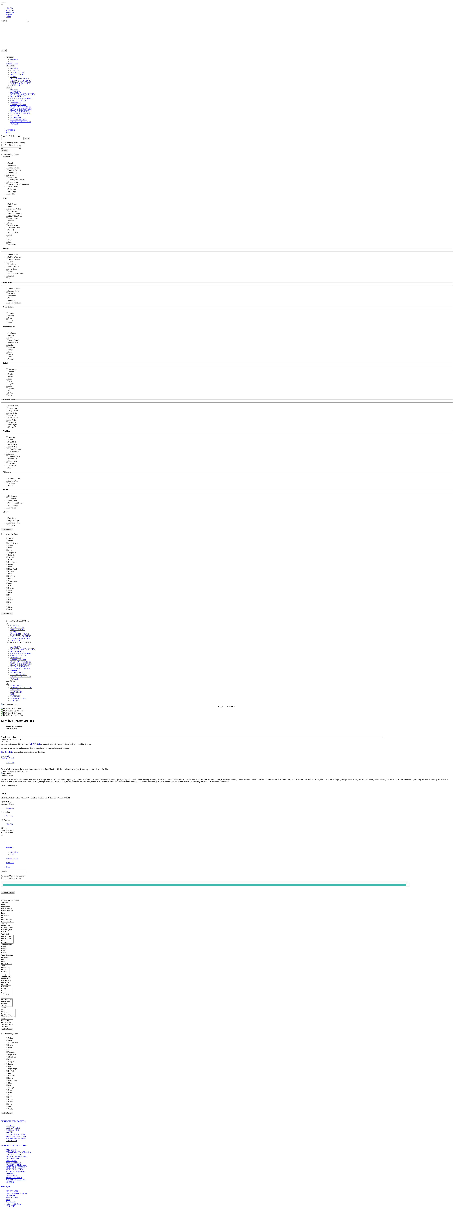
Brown (10, 600)
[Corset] (8, 932)
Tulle (10, 395)
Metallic (11, 316)
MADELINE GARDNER (20, 668)
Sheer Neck (12, 461)
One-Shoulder (13, 452)
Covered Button (14, 289)
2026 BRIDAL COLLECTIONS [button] (18, 642)
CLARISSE (15, 625)
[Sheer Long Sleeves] (8, 1016)
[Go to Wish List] (4, 2)
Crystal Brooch (13, 340)
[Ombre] (4, 953)
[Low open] (7, 942)
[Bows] (6, 961)
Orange (11, 588)
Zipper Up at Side (14, 303)
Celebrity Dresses (14, 257)
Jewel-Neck (12, 444)
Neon (10, 318)
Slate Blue (12, 557)
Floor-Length (13, 415)
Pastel (10, 323)
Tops (10, 240)
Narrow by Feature (12, 155)
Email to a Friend (7, 758)
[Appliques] (6, 957)
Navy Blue (12, 562)
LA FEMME (15, 690)
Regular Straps (13, 520)
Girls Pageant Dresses (16, 180)
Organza (11, 384)
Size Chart (5, 756)
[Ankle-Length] (6, 978)
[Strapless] (7, 1027)
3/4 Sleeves (12, 498)
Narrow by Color (11, 534)
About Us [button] (9, 847)
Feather (11, 345)
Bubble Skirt (12, 255)
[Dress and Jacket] (7, 919)
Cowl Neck (12, 437)
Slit (9, 278)
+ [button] (7, 645)
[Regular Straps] (7, 1023)
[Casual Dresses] (10, 909)
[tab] (229, 630)
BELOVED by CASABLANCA (23, 649)
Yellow (10, 538)
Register (9, 14)
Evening (11, 175)
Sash (10, 357)
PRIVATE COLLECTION (20, 677)
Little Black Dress (15, 214)
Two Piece (12, 244)
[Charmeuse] (5, 968)
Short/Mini (12, 420)
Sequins (11, 359)
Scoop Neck (12, 459)
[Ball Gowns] (7, 915)
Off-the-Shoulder (14, 449)
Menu (4, 50)
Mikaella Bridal (16, 672)
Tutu (9, 242)
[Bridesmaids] (10, 907)
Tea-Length (12, 425)
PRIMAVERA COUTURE (20, 636)
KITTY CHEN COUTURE (21, 664)
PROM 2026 (15, 696)
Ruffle (10, 354)
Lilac (10, 567)
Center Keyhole (14, 259)
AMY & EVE (15, 647)
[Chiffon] (5, 970)
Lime (10, 548)
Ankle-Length (13, 406)
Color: (3, 740)
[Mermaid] (6, 1004)
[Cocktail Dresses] (10, 911)
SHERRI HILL (16, 640)
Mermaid (11, 483)
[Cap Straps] (7, 1021)
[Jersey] (5, 974)
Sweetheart (12, 466)
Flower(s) (11, 347)
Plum (10, 583)
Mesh (10, 381)
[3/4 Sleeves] (8, 1012)
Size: (3, 737)
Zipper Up (12, 300)
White (10, 609)
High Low (12, 264)
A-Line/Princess (14, 478)
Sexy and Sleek (14, 228)
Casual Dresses (13, 168)
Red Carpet (12, 191)
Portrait (10, 454)
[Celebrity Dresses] (8, 928)
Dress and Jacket (14, 209)
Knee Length (13, 418)
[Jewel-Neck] (7, 995)
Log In (8, 17)
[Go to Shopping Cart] (2, 2)
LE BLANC (15, 700)
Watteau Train (13, 427)
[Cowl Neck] (7, 989)
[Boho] (7, 917)
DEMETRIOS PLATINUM (21, 688)
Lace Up (11, 293)
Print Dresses (13, 225)
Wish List (9, 8)
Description (10, 763)
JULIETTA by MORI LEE (20, 662)
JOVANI (13, 632)
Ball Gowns (12, 204)
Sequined (11, 388)
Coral (10, 590)
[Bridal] (10, 905)
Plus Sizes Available (15, 274)
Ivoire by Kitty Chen (18, 660)
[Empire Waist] (6, 1002)
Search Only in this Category (14, 143)
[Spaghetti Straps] (7, 1025)
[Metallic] (4, 949)
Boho (10, 206)
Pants (10, 223)
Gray (10, 605)
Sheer (10, 298)
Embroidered (13, 343)
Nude (10, 595)
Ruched (11, 276)
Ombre (10, 320)
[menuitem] (229, 8)
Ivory (10, 593)
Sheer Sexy (12, 230)
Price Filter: (9, 145)
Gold (10, 597)
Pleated (10, 271)
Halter (10, 440)
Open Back (12, 269)
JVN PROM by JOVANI (19, 634)
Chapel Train (13, 411)
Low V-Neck (13, 447)
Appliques (12, 333)
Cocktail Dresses (14, 170)
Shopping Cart (11, 12)
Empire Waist (13, 481)
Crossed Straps (13, 291)
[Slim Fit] (6, 1006)
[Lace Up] (7, 940)
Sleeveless (12, 508)
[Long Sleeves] (8, 1014)
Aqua (10, 550)
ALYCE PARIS (16, 686)
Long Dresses (13, 218)
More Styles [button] (10, 681)
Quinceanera (12, 189)
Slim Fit (11, 486)
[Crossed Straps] (7, 938)
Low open (12, 296)
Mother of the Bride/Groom (18, 184)
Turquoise (12, 553)
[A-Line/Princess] (6, 1000)
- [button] (7, 623)
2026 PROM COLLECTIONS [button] (17, 621)
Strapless (11, 463)
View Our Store (11, 858)
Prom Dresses (13, 187)
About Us (9, 816)
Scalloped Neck (14, 456)
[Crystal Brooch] (6, 963)
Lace (10, 352)
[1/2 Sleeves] (8, 1010)
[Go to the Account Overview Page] (2, 4)
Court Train (12, 413)
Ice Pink (11, 571)
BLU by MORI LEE (18, 651)
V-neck (10, 468)
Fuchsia (11, 579)
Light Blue (12, 555)
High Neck (12, 442)
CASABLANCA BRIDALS (21, 653)
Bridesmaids (12, 165)
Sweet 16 (11, 194)
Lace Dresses (13, 211)
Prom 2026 (10, 863)
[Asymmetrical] (6, 980)
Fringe (10, 350)
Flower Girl (12, 177)
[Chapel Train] (6, 982)
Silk (9, 391)
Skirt (10, 235)
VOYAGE (14, 679)
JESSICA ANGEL (17, 630)
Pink (10, 574)
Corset (10, 262)
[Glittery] (4, 947)
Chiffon (11, 372)
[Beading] (6, 959)
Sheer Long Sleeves (15, 503)
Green (10, 545)
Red (9, 586)
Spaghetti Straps (14, 523)
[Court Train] (6, 984)
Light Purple (12, 569)
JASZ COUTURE (17, 628)
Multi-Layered (13, 267)
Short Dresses (13, 232)
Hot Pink (11, 576)
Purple (10, 564)
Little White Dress (15, 216)
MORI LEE (15, 670)
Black (10, 602)
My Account (10, 10)
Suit (9, 237)
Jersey (10, 376)
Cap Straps (12, 518)
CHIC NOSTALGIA (18, 655)
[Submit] (27, 21)
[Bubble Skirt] (8, 926)
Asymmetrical (13, 408)
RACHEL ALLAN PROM (20, 638)
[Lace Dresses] (7, 921)
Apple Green (13, 543)
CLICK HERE (36, 744)
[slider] (408, 884)
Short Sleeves (13, 505)
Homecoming (13, 182)
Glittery (11, 313)
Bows (10, 338)
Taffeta (10, 393)
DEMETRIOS (15, 658)
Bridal (10, 163)
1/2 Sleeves (12, 496)
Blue (10, 560)
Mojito (10, 541)
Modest (11, 221)
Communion (12, 173)
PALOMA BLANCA (18, 675)
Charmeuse (12, 369)
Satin (10, 386)
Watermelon (12, 581)
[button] (10, 57)
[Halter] (7, 991)
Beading (11, 335)
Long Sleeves (13, 501)
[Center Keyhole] (8, 930)
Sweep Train (12, 422)
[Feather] (5, 972)
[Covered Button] (7, 936)
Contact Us (10, 808)
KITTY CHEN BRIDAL (20, 666)
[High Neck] (7, 993)
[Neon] (4, 951)
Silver (10, 607)
